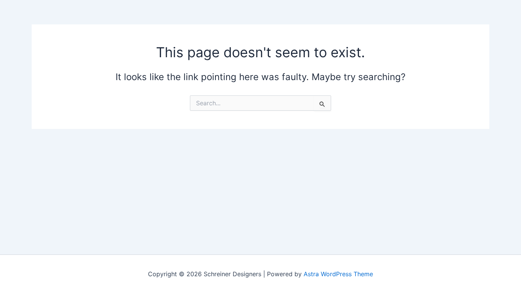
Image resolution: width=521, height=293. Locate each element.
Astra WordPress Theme (338, 274)
